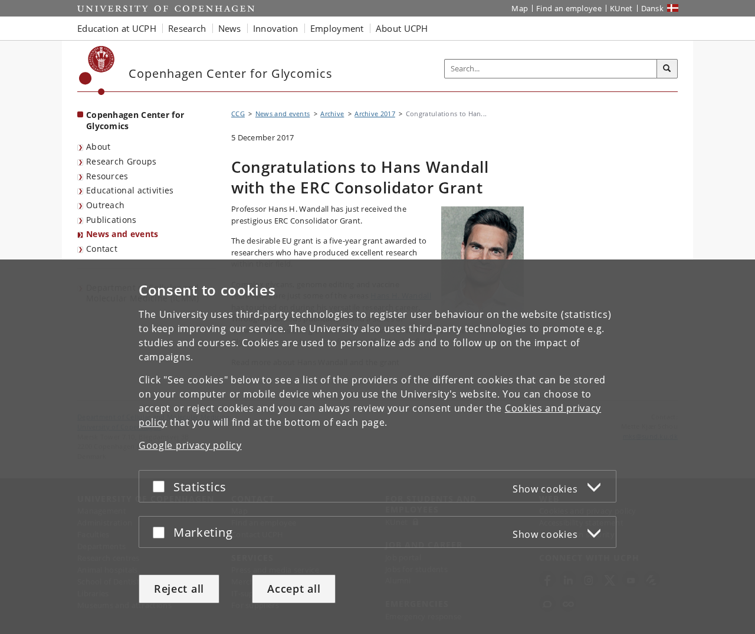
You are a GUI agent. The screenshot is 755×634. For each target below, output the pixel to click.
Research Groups (121, 161)
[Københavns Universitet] (97, 70)
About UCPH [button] (402, 28)
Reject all (179, 589)
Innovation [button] (275, 28)
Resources (107, 176)
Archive (332, 113)
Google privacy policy (190, 445)
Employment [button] (337, 28)
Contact (101, 248)
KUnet (621, 8)
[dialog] (377, 446)
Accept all (293, 589)
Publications (111, 219)
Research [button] (187, 28)
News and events (122, 233)
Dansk (652, 8)
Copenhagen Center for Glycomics (135, 120)
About (98, 146)
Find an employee (569, 8)
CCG (238, 113)
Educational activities (130, 190)
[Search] (667, 69)
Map (519, 8)
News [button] (229, 28)
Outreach (105, 205)
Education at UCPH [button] (116, 28)
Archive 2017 (374, 113)
